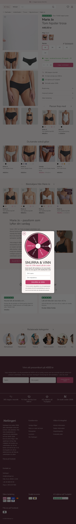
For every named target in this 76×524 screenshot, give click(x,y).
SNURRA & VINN (38, 282)
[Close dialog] (24, 233)
